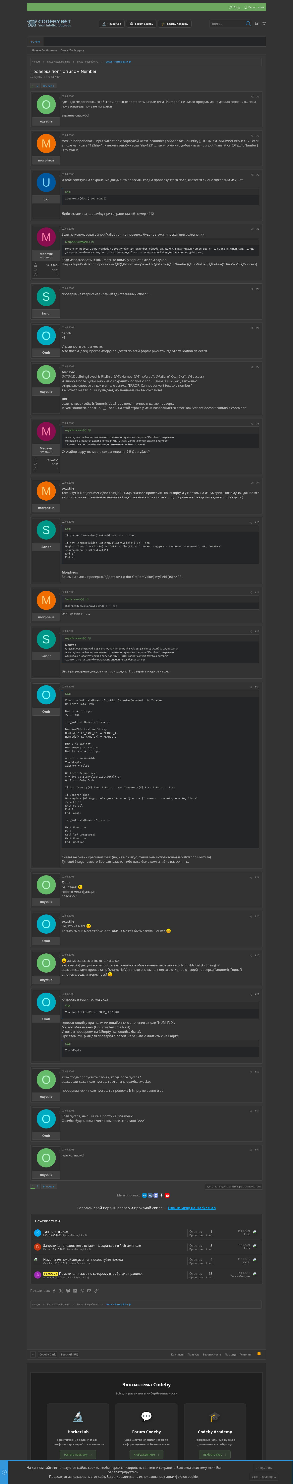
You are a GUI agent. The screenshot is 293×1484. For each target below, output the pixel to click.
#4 (257, 229)
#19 (257, 1111)
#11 (257, 592)
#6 (257, 328)
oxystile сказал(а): (76, 430)
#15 (257, 916)
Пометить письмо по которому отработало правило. (101, 1273)
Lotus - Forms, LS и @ (75, 1235)
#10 (257, 522)
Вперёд (47, 86)
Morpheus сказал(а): (77, 242)
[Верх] (254, 1354)
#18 (257, 1072)
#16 (257, 955)
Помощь (230, 1354)
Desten (47, 1249)
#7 (257, 367)
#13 (257, 687)
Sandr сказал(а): (75, 599)
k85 (45, 1235)
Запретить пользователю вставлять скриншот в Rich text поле (92, 1245)
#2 (257, 135)
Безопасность (212, 1354)
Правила (194, 1354)
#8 (257, 423)
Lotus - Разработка (79, 1263)
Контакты (177, 1354)
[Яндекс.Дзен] (161, 1195)
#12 (257, 631)
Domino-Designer (240, 1276)
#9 (257, 483)
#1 (257, 96)
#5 (257, 289)
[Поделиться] (252, 97)
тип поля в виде (55, 1231)
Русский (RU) (69, 1354)
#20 (257, 1150)
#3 (257, 174)
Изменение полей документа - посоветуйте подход (83, 1259)
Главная (245, 1354)
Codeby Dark (47, 1354)
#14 (257, 877)
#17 (257, 994)
